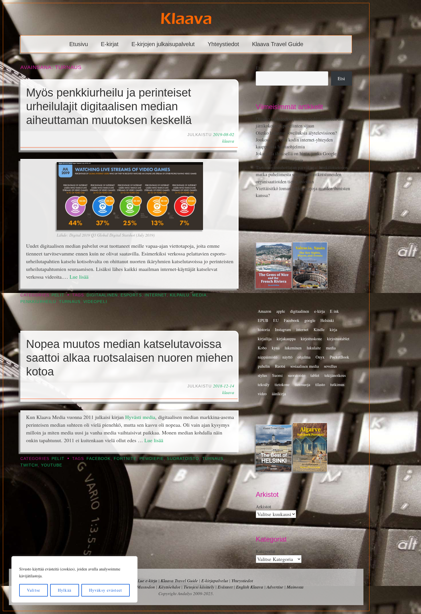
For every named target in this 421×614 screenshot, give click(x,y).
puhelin (264, 366)
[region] (74, 579)
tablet (314, 375)
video (262, 393)
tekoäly (263, 384)
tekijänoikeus (335, 375)
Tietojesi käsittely (199, 587)
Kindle (319, 329)
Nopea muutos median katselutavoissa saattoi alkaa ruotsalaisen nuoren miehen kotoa (129, 358)
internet (156, 295)
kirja (333, 329)
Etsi (259, 68)
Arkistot (263, 506)
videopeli (95, 302)
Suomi (277, 375)
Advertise (275, 587)
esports (131, 295)
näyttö (287, 357)
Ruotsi (280, 366)
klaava (228, 141)
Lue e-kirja (147, 580)
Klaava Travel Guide (277, 44)
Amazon (264, 311)
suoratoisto (183, 458)
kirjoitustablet (338, 338)
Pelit (58, 295)
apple (280, 311)
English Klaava (249, 587)
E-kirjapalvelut (214, 580)
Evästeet (225, 587)
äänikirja (279, 393)
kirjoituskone (311, 338)
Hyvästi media (140, 417)
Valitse (33, 590)
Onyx (320, 357)
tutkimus (337, 384)
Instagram (283, 329)
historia (264, 329)
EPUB (263, 320)
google (309, 320)
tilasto (320, 384)
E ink (334, 311)
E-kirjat (110, 44)
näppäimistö (267, 357)
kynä (276, 348)
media (199, 295)
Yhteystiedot (223, 44)
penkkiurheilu (38, 302)
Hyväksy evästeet (105, 590)
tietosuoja (302, 384)
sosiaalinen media (304, 366)
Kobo (262, 348)
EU (276, 320)
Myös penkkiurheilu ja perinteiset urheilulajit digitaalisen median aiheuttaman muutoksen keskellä (109, 106)
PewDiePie (151, 458)
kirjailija (265, 338)
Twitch (29, 465)
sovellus (330, 366)
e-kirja (319, 311)
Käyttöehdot (169, 587)
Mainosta (295, 587)
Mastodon (146, 587)
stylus (262, 375)
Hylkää (64, 590)
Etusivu (78, 44)
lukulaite (314, 348)
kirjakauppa (286, 338)
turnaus (69, 302)
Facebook (98, 458)
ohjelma (304, 357)
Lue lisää (79, 276)
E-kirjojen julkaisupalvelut (163, 44)
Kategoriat (266, 551)
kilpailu (180, 295)
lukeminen (293, 348)
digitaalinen (102, 295)
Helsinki (327, 320)
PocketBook (339, 357)
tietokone (282, 384)
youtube (51, 465)
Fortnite (125, 458)
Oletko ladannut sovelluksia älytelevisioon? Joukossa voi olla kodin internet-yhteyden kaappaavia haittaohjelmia (296, 140)
